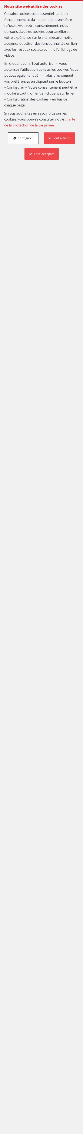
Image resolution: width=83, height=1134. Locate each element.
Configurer (25, 138)
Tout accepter (43, 154)
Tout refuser (61, 138)
